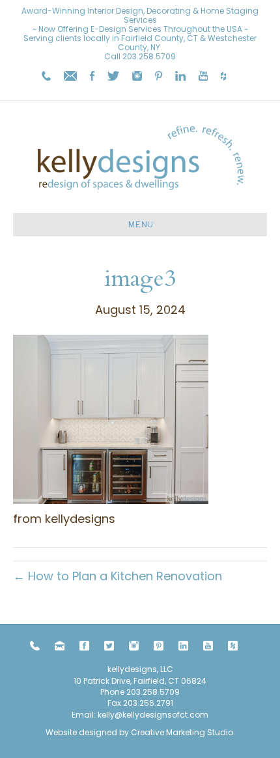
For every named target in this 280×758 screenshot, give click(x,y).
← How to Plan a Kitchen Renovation (117, 576)
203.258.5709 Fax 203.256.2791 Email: (126, 703)
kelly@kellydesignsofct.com (153, 714)
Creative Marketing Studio (182, 732)
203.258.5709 (149, 56)
